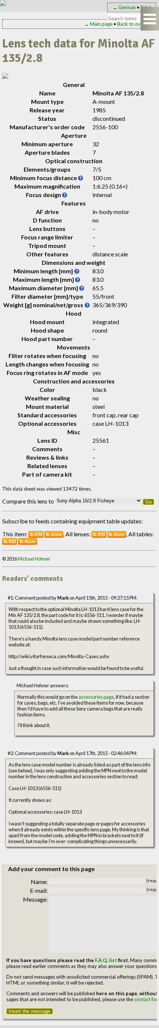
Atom (56, 534)
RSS (38, 534)
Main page (101, 24)
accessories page (96, 697)
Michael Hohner (34, 559)
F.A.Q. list (106, 960)
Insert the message (29, 1011)
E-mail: (39, 890)
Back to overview (136, 24)
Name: (39, 881)
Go (148, 502)
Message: (35, 899)
